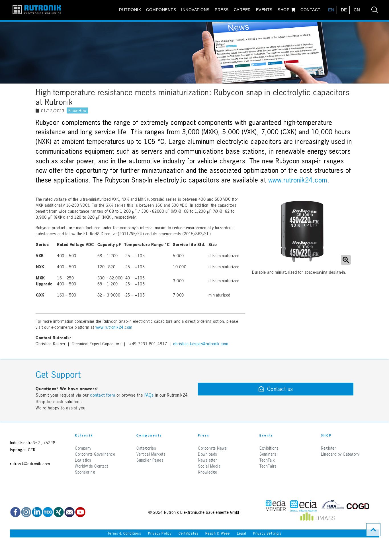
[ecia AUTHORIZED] (276, 506)
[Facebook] (15, 512)
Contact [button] (310, 9)
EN (331, 9)
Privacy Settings (267, 533)
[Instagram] (26, 512)
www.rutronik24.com (297, 180)
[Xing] (58, 512)
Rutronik (130, 9)
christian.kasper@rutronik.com (200, 343)
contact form (102, 395)
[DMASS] (317, 518)
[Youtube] (80, 512)
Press (222, 9)
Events (264, 9)
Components (161, 9)
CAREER (242, 9)
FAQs (149, 395)
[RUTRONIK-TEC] (47, 512)
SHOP (284, 9)
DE (344, 9)
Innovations (195, 9)
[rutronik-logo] (34, 10)
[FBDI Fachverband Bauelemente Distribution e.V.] (333, 506)
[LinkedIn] (37, 512)
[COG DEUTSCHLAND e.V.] (358, 506)
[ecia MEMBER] (303, 506)
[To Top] (373, 529)
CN (357, 9)
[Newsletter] (69, 512)
